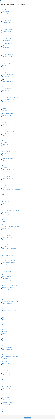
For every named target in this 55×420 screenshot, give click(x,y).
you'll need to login (30, 416)
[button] (0, 0)
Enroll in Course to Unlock (27, 417)
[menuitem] (0, 1)
